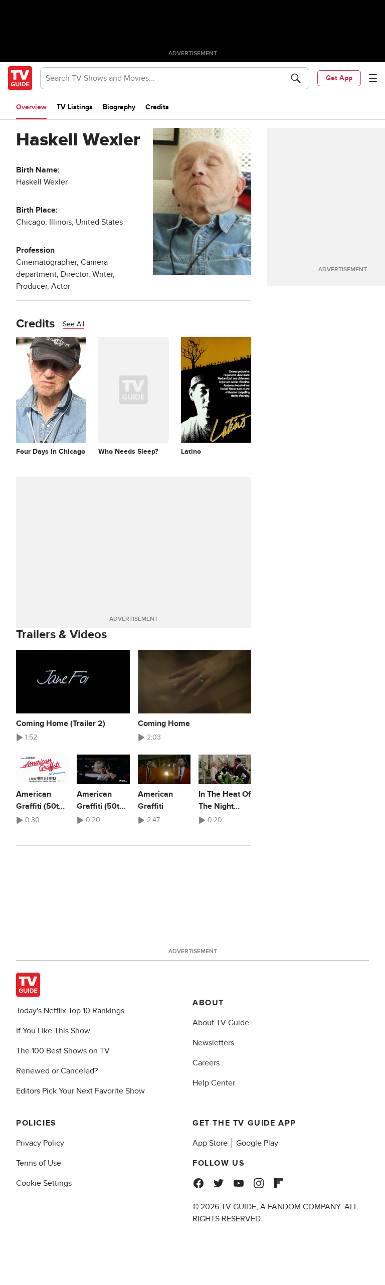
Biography (119, 107)
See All (73, 324)
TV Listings (75, 107)
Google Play (257, 1143)
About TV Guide (220, 1023)
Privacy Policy (40, 1143)
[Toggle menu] (373, 78)
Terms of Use (38, 1163)
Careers (206, 1063)
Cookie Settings (44, 1183)
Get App (339, 78)
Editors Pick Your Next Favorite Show (80, 1091)
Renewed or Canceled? (57, 1071)
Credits (157, 107)
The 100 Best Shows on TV (63, 1051)
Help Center (213, 1083)
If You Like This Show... (56, 1031)
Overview (31, 107)
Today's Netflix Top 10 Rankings (70, 1011)
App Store (210, 1143)
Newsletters (213, 1043)
